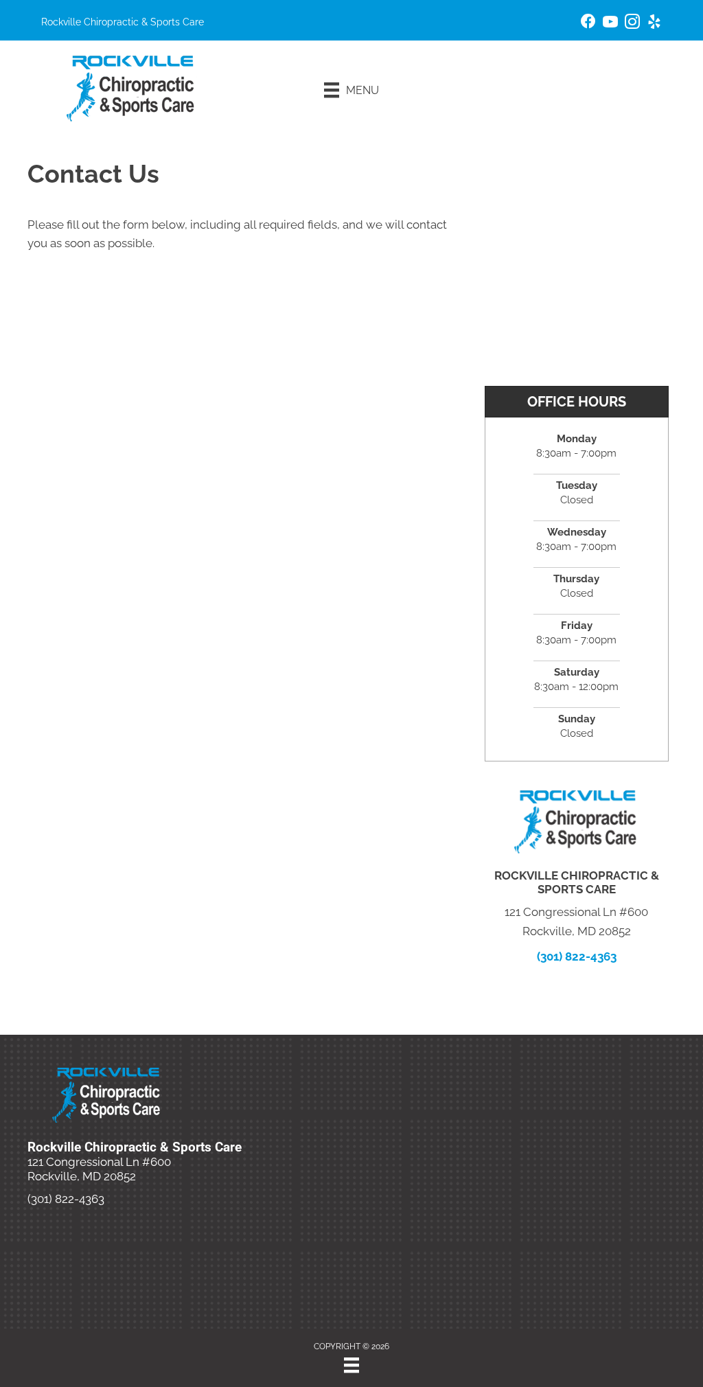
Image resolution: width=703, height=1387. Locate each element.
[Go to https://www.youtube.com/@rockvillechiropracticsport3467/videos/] (610, 24)
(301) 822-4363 (576, 956)
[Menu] (351, 1365)
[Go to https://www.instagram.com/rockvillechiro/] (632, 24)
